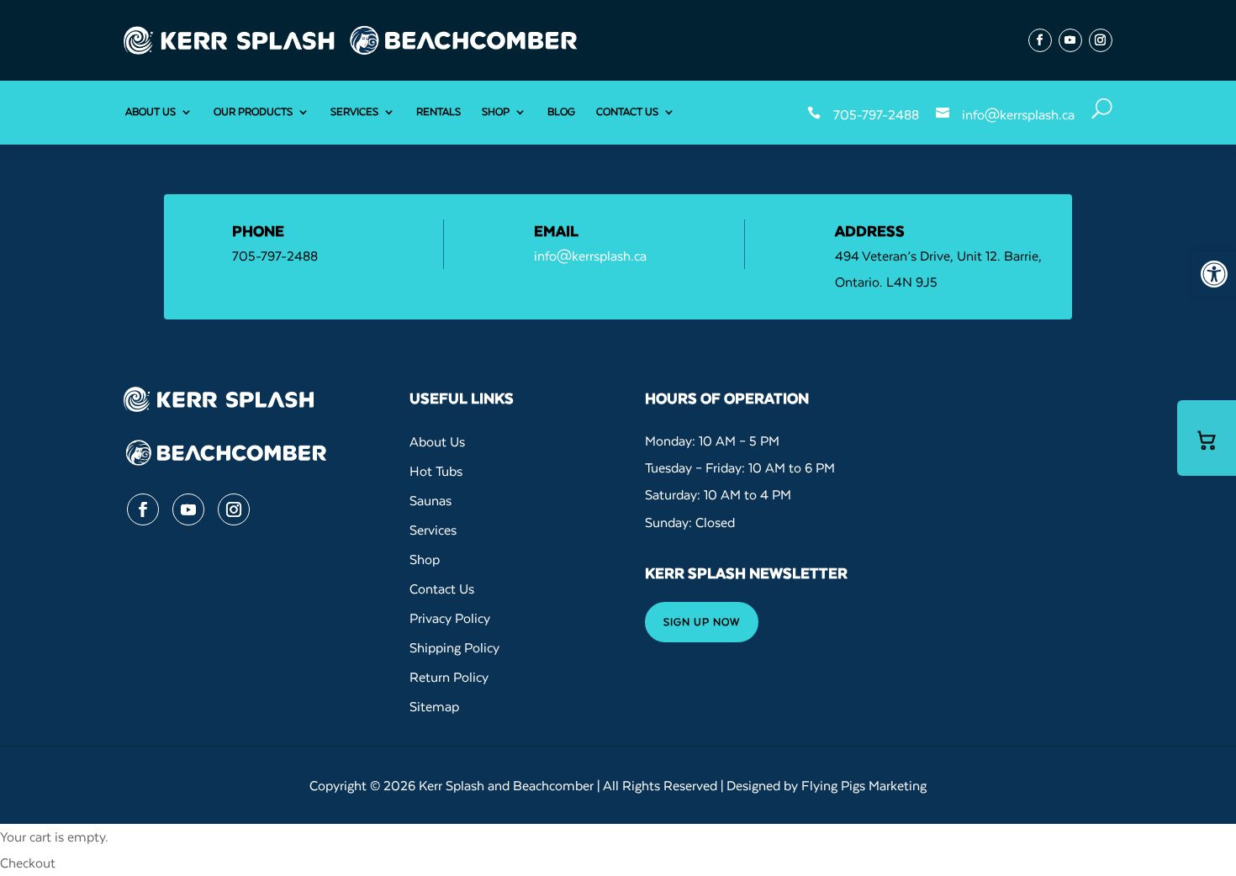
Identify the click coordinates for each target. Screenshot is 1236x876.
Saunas (430, 500)
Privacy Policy (449, 617)
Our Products (253, 111)
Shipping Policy (454, 647)
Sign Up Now (701, 621)
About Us (150, 111)
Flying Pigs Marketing (864, 785)
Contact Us (627, 111)
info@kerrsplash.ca (1018, 114)
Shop (496, 111)
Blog (561, 111)
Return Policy (449, 676)
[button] (1214, 274)
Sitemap (434, 706)
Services (354, 111)
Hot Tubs (435, 470)
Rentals (438, 111)
